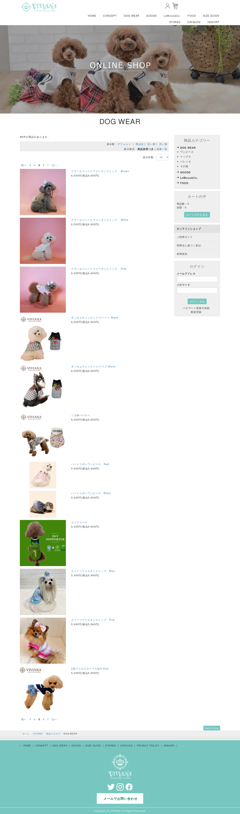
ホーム (26, 733)
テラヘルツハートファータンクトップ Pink (99, 268)
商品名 (140, 144)
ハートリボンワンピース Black (91, 493)
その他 (184, 166)
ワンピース (187, 151)
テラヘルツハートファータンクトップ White (99, 220)
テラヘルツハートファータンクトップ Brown (100, 171)
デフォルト (124, 144)
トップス (185, 156)
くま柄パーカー (80, 415)
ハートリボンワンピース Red (90, 464)
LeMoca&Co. (172, 15)
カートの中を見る (197, 214)
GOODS (151, 15)
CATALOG (193, 22)
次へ (54, 165)
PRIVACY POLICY (148, 745)
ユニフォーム (79, 522)
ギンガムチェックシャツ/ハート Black (94, 317)
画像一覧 (162, 149)
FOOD (192, 15)
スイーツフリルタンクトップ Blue (93, 571)
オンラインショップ (189, 228)
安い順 (151, 144)
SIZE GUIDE (211, 15)
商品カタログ (53, 733)
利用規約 (182, 253)
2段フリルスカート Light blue (90, 668)
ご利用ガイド (185, 237)
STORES (174, 22)
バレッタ (185, 161)
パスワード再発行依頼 (196, 308)
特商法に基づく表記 (189, 245)
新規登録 (196, 312)
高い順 (163, 144)
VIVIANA (38, 733)
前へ (24, 165)
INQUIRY (213, 22)
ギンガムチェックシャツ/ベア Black (93, 366)
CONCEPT (110, 15)
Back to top (211, 728)
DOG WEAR (131, 15)
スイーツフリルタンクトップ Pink (93, 619)
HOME (92, 15)
